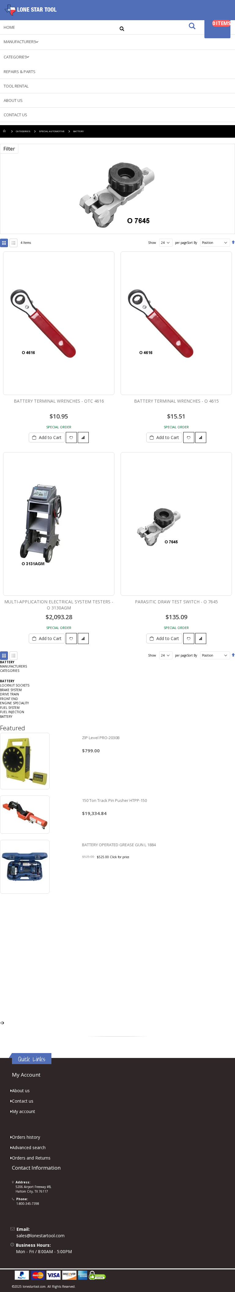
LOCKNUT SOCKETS (14, 685)
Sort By (192, 242)
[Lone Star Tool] (31, 10)
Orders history (26, 1137)
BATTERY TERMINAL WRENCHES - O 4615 (176, 401)
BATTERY (6, 716)
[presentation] (3, 1023)
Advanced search (29, 1147)
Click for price (119, 857)
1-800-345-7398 (27, 1203)
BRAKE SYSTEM (11, 690)
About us (21, 1090)
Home (5, 131)
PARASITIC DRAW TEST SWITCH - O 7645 (176, 602)
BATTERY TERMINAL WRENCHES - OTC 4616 (59, 401)
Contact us (22, 1101)
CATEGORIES (23, 131)
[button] (71, 437)
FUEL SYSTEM (10, 708)
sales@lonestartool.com (41, 1235)
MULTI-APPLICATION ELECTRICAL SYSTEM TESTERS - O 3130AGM (58, 605)
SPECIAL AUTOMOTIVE (52, 131)
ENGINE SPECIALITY (14, 703)
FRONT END (9, 699)
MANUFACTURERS (13, 666)
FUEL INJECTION (12, 712)
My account (23, 1111)
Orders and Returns (31, 1158)
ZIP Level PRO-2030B (101, 737)
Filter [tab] (9, 148)
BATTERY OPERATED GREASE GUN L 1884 (119, 844)
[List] (13, 243)
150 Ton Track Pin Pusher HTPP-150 (114, 800)
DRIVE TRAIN (9, 694)
